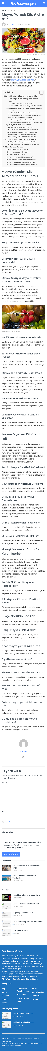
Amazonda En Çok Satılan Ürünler (26, 904)
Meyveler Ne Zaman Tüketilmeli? (20, 117)
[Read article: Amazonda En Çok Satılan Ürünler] (6, 906)
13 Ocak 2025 (18, 871)
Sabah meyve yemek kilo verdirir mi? (21, 162)
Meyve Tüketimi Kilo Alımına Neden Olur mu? (22, 96)
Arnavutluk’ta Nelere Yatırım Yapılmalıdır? (24, 877)
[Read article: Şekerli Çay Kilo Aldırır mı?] (6, 1015)
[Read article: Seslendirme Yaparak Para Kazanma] (6, 923)
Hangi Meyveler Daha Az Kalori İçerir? (20, 139)
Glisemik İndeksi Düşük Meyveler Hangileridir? (26, 106)
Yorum (5, 783)
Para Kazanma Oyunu (23, 3)
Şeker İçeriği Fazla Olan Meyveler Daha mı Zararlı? (23, 100)
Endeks (5, 999)
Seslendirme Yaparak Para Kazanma (28, 921)
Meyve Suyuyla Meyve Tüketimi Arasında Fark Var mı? (25, 109)
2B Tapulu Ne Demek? (21, 930)
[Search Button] (44, 3)
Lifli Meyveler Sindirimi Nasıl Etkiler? (23, 137)
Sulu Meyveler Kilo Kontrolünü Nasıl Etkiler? (25, 144)
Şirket (34, 988)
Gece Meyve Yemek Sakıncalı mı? (22, 120)
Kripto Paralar (23, 998)
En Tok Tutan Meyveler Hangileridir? (23, 135)
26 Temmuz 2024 (19, 924)
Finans (4, 1003)
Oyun (19, 1002)
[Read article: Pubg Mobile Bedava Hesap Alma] (6, 897)
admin (11, 24)
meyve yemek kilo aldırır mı (22, 80)
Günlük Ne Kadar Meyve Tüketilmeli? (23, 113)
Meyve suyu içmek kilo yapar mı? (21, 157)
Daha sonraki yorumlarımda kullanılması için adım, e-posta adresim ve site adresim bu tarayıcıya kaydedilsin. (22, 845)
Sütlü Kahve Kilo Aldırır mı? (23, 1022)
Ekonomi (5, 996)
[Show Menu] (3, 3)
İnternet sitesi (7, 832)
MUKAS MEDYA (37, 1043)
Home (4, 10)
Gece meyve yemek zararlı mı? (19, 152)
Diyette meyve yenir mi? (17, 154)
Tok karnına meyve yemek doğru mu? (22, 159)
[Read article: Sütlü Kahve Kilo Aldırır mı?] (6, 1024)
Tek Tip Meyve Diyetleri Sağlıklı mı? (20, 127)
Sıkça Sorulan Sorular (14, 147)
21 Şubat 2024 (18, 916)
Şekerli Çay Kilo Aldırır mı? (23, 1013)
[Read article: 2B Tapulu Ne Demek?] (6, 932)
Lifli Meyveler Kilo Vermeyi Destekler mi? (23, 132)
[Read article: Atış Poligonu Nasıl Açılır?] (6, 915)
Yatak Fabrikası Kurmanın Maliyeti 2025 (27, 867)
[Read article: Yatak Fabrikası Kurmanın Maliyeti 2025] (6, 868)
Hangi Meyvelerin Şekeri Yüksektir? (22, 103)
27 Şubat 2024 (18, 907)
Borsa (4, 992)
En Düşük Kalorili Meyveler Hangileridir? (22, 142)
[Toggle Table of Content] (40, 93)
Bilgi (3, 988)
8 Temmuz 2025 (24, 24)
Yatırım (35, 999)
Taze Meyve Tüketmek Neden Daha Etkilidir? (26, 115)
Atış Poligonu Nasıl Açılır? (23, 913)
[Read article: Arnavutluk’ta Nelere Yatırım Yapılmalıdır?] (6, 878)
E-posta (6, 822)
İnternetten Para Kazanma (23, 989)
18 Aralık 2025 (18, 881)
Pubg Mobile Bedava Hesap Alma (26, 895)
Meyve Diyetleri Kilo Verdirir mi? (18, 125)
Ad (3, 811)
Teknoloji (36, 996)
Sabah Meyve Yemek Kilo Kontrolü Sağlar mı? (26, 122)
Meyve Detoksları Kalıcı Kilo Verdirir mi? (24, 130)
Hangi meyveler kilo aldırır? (18, 149)
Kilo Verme (11, 10)
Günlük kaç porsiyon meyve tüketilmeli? (23, 165)
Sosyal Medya (38, 992)
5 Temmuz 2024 (18, 898)
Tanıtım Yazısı (13, 1043)
